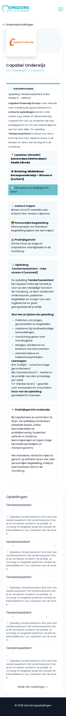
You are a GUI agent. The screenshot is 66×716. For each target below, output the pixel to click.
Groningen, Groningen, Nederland (33, 581)
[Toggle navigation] (61, 9)
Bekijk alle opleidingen (32, 687)
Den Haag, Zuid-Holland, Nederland (34, 546)
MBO (8, 509)
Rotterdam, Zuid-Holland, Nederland (34, 509)
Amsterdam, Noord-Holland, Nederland (36, 652)
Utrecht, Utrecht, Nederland (30, 616)
